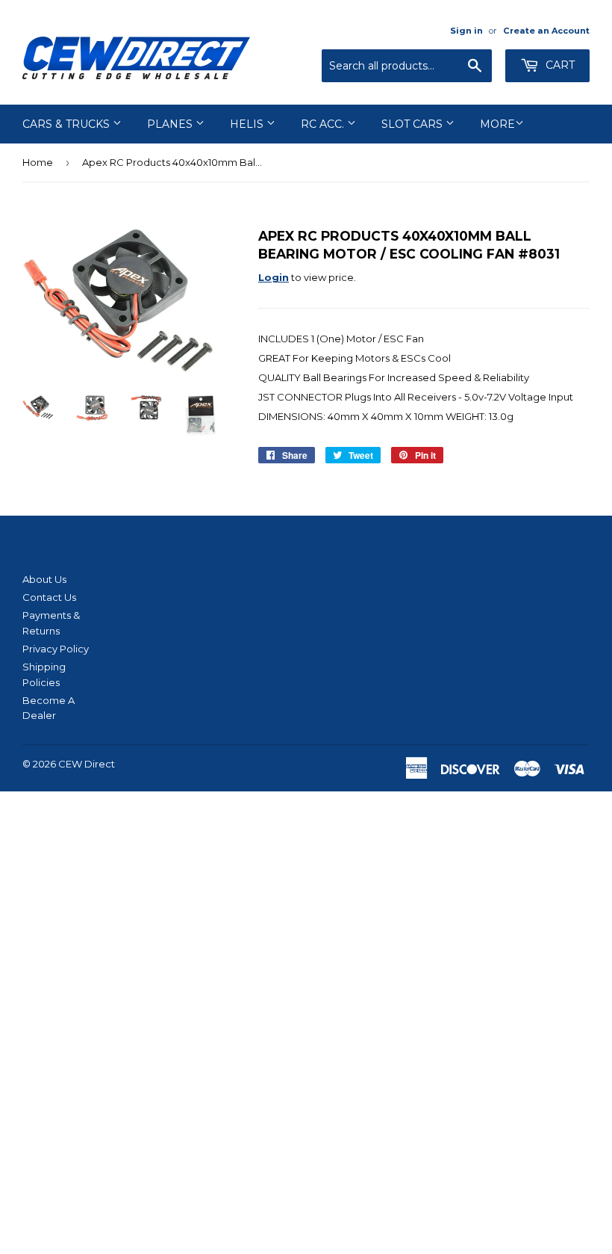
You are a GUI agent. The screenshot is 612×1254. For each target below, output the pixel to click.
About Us (44, 579)
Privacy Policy (55, 649)
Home (37, 162)
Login (273, 277)
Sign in (466, 30)
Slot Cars (413, 124)
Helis (248, 124)
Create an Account (546, 30)
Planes (171, 124)
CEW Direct (86, 764)
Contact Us (49, 597)
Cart (559, 65)
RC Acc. (324, 124)
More (497, 124)
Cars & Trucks (67, 124)
